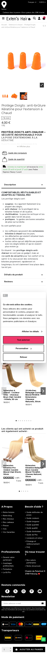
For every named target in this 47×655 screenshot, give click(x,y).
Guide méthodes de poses (35, 513)
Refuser (23, 357)
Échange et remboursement (33, 542)
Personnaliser (22, 348)
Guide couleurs (33, 518)
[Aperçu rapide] (12, 387)
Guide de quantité (16, 159)
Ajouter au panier (31, 649)
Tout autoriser (23, 340)
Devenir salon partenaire (8, 558)
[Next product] (45, 26)
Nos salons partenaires (31, 561)
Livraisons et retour (35, 538)
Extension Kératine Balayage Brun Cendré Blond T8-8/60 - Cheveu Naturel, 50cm (34, 471)
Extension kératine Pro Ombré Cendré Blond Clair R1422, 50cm (12, 469)
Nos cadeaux (8, 522)
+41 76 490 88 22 (32, 577)
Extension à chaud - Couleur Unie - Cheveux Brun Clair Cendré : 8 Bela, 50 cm (12, 394)
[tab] (23, 185)
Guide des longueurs (17, 153)
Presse (6, 525)
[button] (16, 420)
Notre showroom (33, 566)
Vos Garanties (9, 532)
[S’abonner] (43, 603)
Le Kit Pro (7, 572)
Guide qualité (32, 528)
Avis (5, 529)
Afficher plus (24, 146)
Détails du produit (13, 274)
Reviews (8, 281)
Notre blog (7, 515)
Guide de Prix (32, 535)
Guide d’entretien (34, 531)
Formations (7, 569)
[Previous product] (44, 26)
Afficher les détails (30, 331)
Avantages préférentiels (8, 564)
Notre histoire (8, 512)
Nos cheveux (8, 519)
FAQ (28, 547)
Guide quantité (33, 525)
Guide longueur (33, 521)
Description (10, 184)
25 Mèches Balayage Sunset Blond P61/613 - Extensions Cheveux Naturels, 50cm (33, 396)
